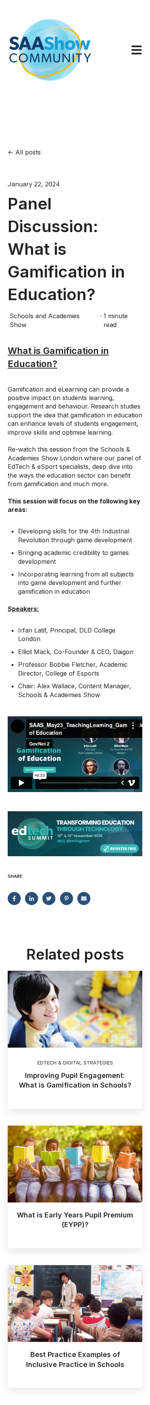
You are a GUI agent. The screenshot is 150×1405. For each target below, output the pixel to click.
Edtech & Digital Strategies (75, 1063)
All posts (28, 152)
